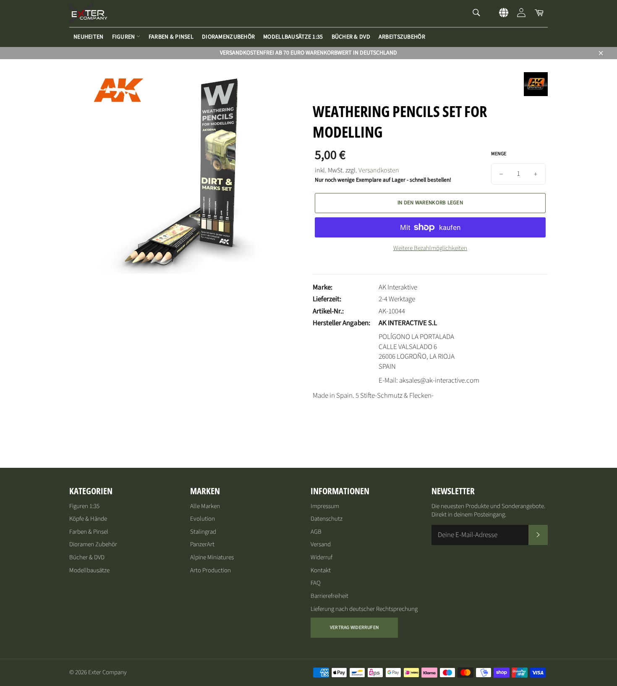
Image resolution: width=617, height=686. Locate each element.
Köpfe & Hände (88, 518)
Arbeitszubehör (402, 37)
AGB (316, 531)
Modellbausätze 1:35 (293, 37)
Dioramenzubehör (228, 37)
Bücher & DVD (351, 37)
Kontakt (321, 570)
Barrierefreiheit (329, 596)
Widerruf (321, 557)
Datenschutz (326, 518)
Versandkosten (378, 170)
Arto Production (210, 570)
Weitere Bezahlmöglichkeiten (430, 248)
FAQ (316, 583)
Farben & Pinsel (171, 37)
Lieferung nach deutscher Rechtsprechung (364, 609)
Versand (321, 544)
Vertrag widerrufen (354, 627)
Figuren (124, 37)
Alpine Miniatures (212, 557)
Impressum (325, 506)
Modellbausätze (89, 570)
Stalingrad (203, 531)
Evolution (202, 518)
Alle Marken (205, 506)
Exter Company (107, 672)
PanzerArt (202, 544)
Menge (498, 154)
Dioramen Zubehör (93, 544)
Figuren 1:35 (84, 506)
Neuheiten (88, 37)
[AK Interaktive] (536, 94)
